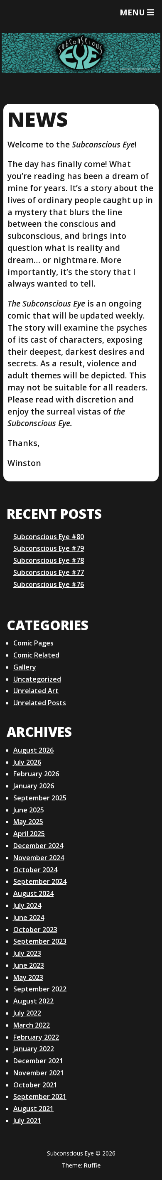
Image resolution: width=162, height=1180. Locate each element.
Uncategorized (37, 679)
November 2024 (38, 857)
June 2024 (28, 917)
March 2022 (31, 1025)
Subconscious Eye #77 (48, 572)
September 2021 (39, 1096)
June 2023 (28, 965)
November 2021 (38, 1072)
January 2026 (33, 785)
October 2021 (35, 1084)
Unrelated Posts (39, 702)
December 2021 (38, 1060)
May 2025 (28, 821)
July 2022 (27, 1013)
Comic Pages (33, 643)
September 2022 (39, 989)
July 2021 (27, 1120)
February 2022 (36, 1037)
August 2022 (33, 1001)
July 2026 (27, 762)
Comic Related (36, 655)
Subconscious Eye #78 (48, 560)
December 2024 (38, 845)
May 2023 (28, 977)
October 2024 (35, 869)
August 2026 (33, 750)
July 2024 (27, 905)
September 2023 (39, 941)
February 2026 (36, 773)
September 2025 (39, 797)
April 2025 (29, 833)
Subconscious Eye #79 (48, 548)
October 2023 (35, 929)
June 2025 (28, 809)
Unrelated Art (36, 690)
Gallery (24, 667)
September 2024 (39, 881)
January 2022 (33, 1048)
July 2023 (27, 953)
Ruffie (92, 1165)
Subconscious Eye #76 (48, 584)
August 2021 (33, 1108)
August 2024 (33, 893)
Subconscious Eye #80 (48, 536)
